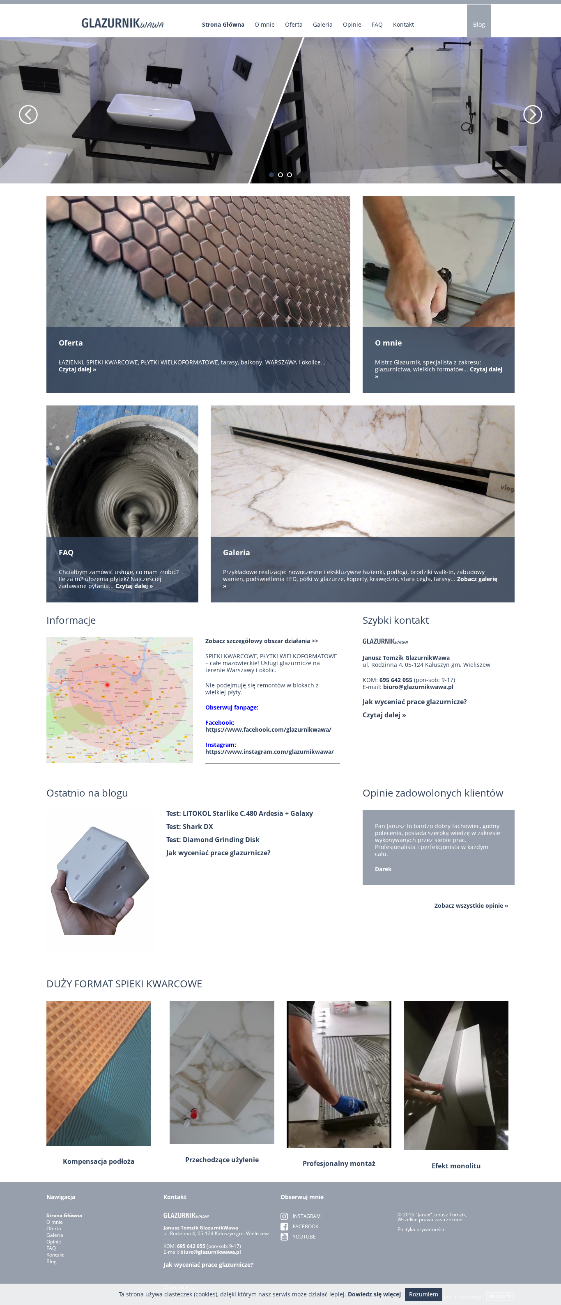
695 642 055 (396, 680)
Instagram (307, 1216)
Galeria (323, 24)
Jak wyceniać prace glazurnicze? (415, 701)
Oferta (294, 24)
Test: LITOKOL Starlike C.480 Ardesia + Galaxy (239, 813)
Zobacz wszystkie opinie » (471, 906)
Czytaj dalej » (384, 714)
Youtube (304, 1236)
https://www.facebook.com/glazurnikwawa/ (268, 729)
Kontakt (403, 24)
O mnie (265, 24)
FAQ (377, 24)
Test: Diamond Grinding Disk (213, 839)
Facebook (305, 1226)
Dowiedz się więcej (374, 1294)
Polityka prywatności (421, 1229)
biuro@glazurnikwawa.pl (418, 687)
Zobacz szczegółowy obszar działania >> (261, 641)
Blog (479, 24)
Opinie (352, 24)
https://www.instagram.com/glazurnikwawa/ (269, 752)
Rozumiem (423, 1294)
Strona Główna (223, 24)
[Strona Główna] (123, 17)
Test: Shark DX (189, 826)
